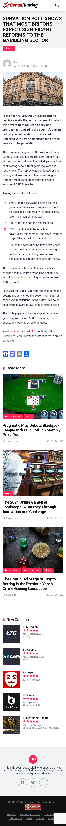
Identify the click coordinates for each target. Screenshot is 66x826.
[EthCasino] (11, 664)
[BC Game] (11, 710)
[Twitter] (33, 782)
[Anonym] (11, 687)
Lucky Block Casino (36, 718)
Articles (40, 818)
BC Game (29, 695)
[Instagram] (43, 782)
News (9, 48)
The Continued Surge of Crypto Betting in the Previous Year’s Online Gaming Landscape (29, 584)
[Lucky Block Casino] (11, 732)
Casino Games (52, 814)
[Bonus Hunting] (23, 5)
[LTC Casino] (11, 641)
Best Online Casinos (30, 814)
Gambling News (12, 416)
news (17, 331)
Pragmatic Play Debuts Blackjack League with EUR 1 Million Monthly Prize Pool (32, 430)
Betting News (11, 570)
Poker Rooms (15, 818)
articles (31, 331)
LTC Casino (30, 627)
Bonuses (11, 814)
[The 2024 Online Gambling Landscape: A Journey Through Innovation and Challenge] (33, 473)
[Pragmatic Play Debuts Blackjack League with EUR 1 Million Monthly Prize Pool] (33, 396)
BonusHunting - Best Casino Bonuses (39, 802)
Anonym (28, 672)
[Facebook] (22, 782)
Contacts (52, 818)
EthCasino (29, 649)
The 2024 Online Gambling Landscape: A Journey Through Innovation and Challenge (29, 507)
